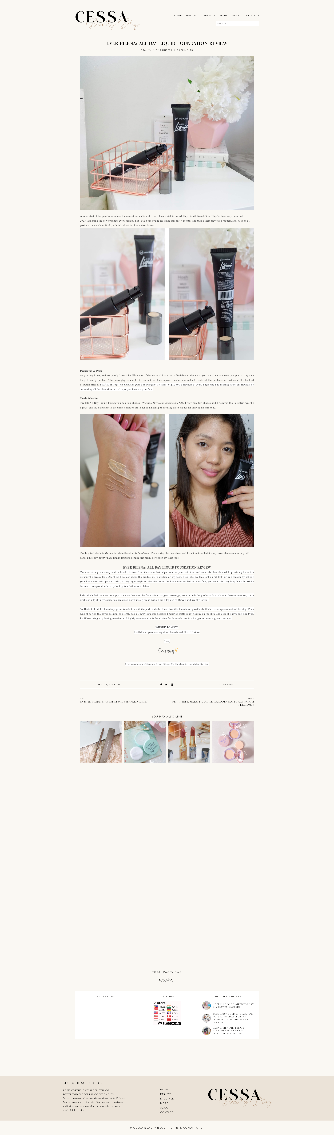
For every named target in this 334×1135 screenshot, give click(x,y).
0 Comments (185, 50)
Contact (252, 15)
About (237, 15)
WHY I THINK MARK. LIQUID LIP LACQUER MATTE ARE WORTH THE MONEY (213, 701)
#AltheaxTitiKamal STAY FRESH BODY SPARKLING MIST (114, 700)
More (224, 15)
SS (112, 1094)
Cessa (102, 18)
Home (178, 15)
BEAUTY (102, 684)
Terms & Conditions (186, 1127)
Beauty (191, 15)
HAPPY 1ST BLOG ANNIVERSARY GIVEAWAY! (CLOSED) (233, 1005)
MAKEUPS (115, 684)
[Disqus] (167, 815)
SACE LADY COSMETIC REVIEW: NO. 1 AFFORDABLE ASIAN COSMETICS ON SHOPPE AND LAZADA (233, 1018)
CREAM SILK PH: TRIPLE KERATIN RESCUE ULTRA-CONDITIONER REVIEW (229, 1030)
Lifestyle (208, 15)
